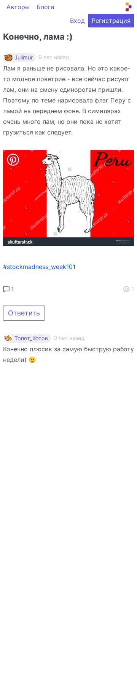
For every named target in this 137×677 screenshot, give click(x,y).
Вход (77, 20)
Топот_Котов (31, 338)
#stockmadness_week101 (39, 266)
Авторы (18, 7)
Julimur (23, 57)
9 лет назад (69, 337)
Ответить (24, 313)
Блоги (45, 7)
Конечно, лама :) (38, 37)
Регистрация (111, 20)
